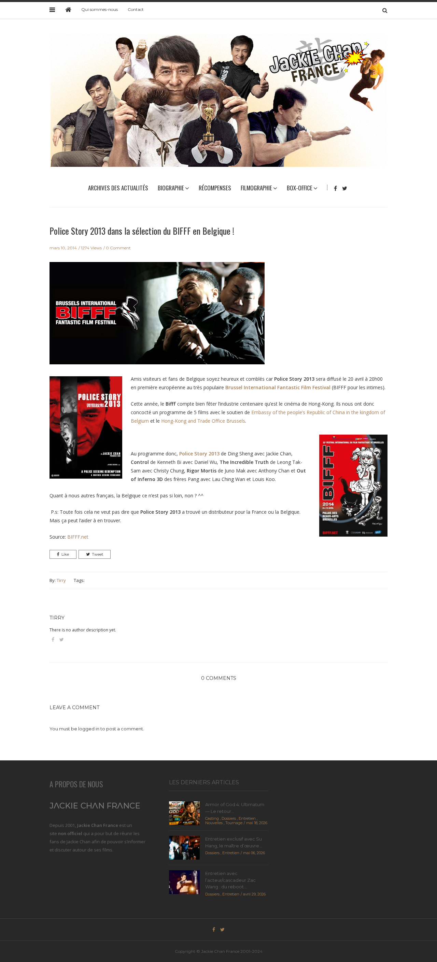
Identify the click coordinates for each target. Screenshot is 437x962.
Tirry (61, 580)
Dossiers (229, 818)
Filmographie (256, 188)
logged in (88, 728)
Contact (136, 9)
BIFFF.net (77, 537)
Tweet (97, 554)
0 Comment (118, 247)
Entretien (247, 818)
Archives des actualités (118, 188)
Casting (212, 818)
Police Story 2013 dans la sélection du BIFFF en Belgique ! (142, 230)
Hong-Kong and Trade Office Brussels (203, 421)
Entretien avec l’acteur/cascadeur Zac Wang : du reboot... (230, 880)
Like (65, 554)
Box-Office (299, 188)
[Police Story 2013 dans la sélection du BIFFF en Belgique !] (157, 317)
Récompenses (215, 188)
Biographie (171, 188)
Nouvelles (214, 822)
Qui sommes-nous (99, 9)
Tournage (233, 822)
